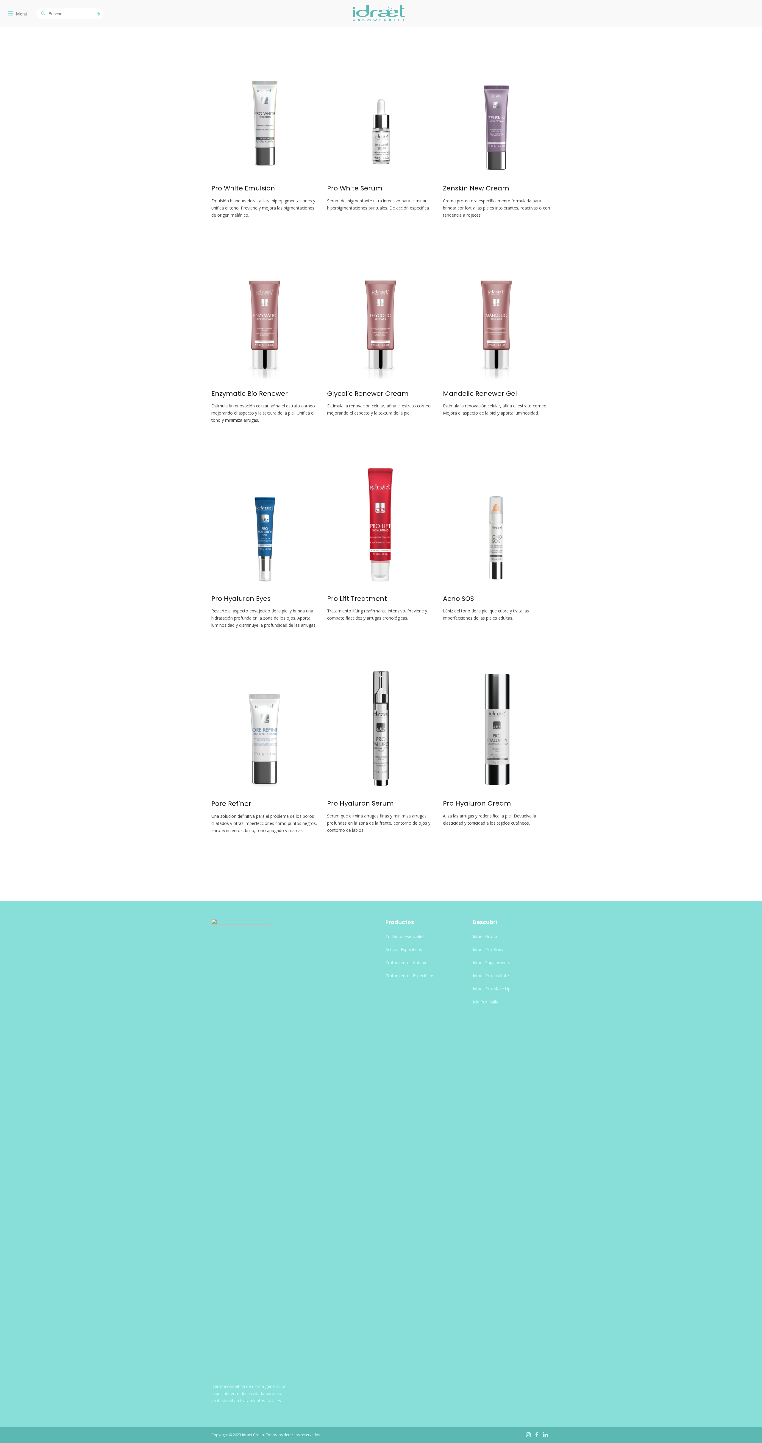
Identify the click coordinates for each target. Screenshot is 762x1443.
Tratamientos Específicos (409, 975)
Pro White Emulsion (243, 188)
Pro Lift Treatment (357, 598)
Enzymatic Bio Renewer (249, 393)
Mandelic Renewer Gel (480, 393)
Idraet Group (485, 936)
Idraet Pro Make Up (491, 989)
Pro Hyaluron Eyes (241, 598)
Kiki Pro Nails (485, 1002)
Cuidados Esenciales (404, 936)
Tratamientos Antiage (406, 962)
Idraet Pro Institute (491, 975)
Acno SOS (458, 598)
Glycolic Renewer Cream (368, 393)
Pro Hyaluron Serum (360, 803)
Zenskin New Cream (476, 188)
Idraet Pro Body (488, 949)
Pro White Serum (354, 188)
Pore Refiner (231, 803)
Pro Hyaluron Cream (477, 803)
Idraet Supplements (491, 962)
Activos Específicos (403, 949)
